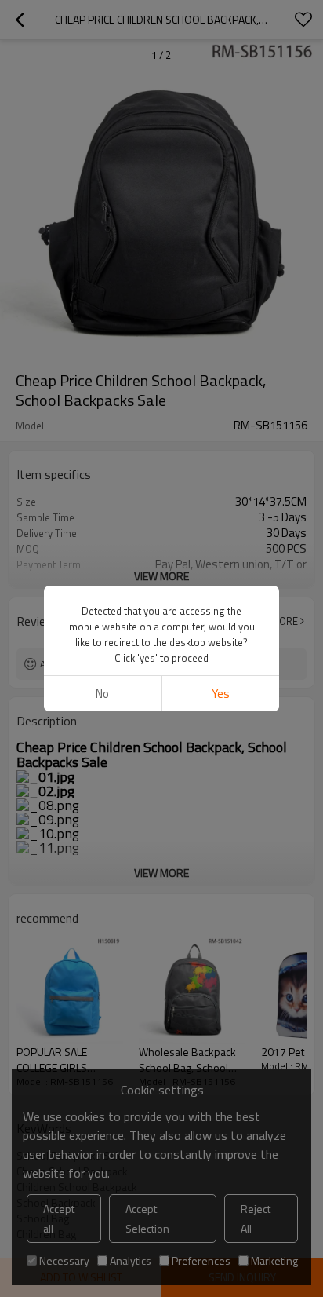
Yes (221, 694)
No (102, 694)
